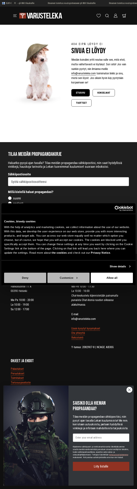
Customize (66, 277)
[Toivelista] (99, 16)
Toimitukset (17, 378)
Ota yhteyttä (78, 333)
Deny (25, 277)
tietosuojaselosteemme (118, 454)
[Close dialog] (129, 390)
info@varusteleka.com (83, 73)
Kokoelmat (103, 92)
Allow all (111, 277)
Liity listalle (101, 466)
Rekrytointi (77, 337)
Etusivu (80, 92)
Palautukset (17, 369)
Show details (118, 266)
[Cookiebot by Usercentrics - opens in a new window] (117, 208)
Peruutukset (17, 373)
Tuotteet (81, 102)
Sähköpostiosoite (19, 174)
